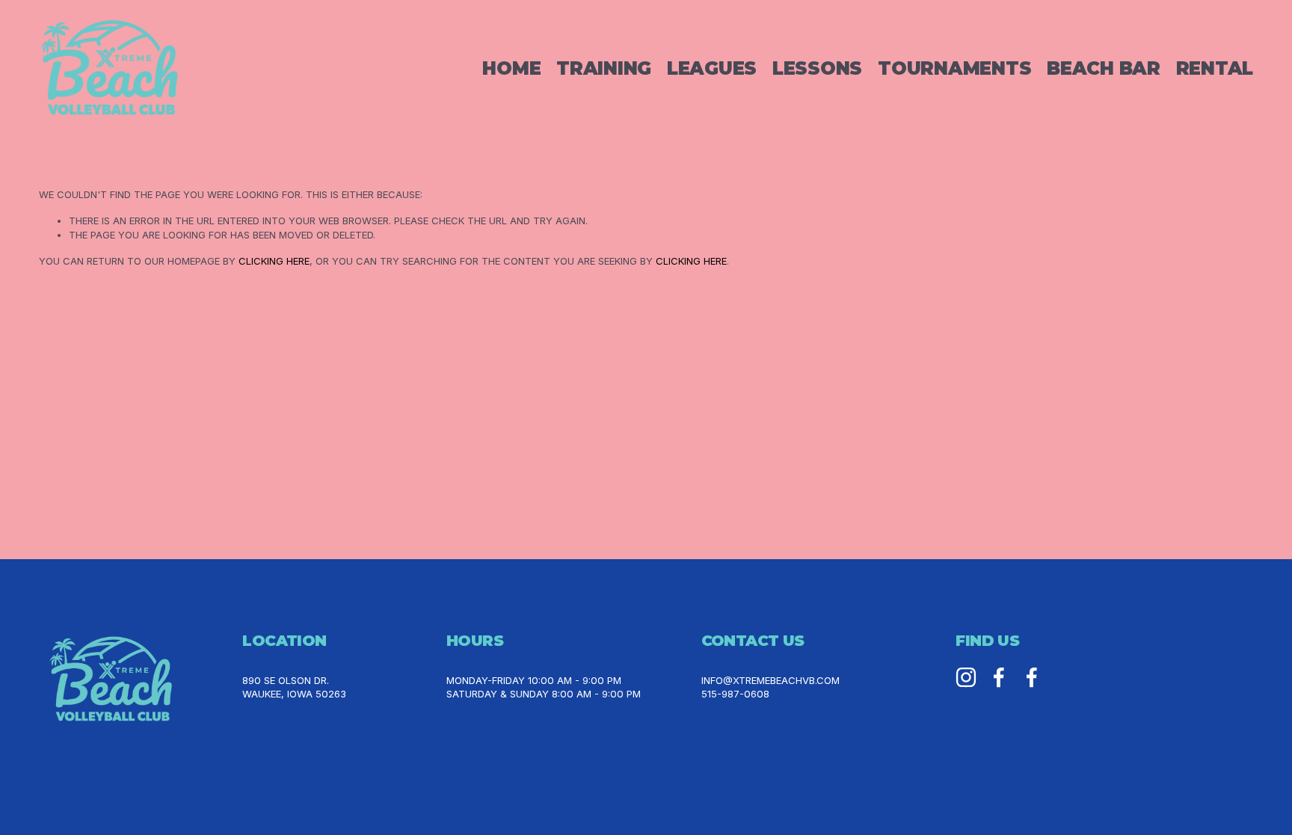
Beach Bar (1103, 68)
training (603, 68)
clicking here (274, 261)
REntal (1215, 68)
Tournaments (954, 68)
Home (511, 68)
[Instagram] (966, 677)
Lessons (817, 68)
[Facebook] (998, 677)
